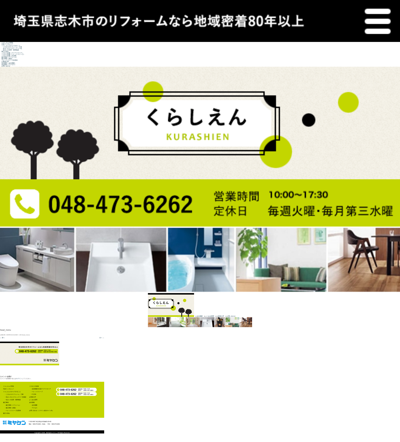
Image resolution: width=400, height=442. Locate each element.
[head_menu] (52, 353)
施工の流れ (4, 51)
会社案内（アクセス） (8, 64)
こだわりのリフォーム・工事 (11, 47)
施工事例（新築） (7, 59)
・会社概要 (34, 405)
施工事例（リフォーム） (9, 57)
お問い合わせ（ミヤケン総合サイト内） (41, 410)
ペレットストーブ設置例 (9, 60)
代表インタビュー (7, 44)
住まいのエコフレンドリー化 (11, 48)
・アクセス (34, 408)
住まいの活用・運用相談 (9, 50)
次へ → (101, 337)
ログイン (19, 378)
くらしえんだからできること (10, 45)
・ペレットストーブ (37, 391)
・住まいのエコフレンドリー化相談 (15, 397)
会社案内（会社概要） (8, 63)
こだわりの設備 (34, 386)
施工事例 (6, 402)
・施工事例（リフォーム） (12, 405)
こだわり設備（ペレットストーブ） (12, 54)
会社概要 (200, 316)
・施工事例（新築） (10, 408)
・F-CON (33, 394)
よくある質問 (209, 316)
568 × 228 (18, 335)
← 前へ (2, 337)
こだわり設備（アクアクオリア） (12, 53)
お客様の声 (4, 61)
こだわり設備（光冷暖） (9, 56)
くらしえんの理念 (7, 42)
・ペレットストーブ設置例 (12, 410)
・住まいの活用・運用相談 (12, 399)
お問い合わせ (5, 66)
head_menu (25, 335)
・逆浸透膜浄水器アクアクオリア (41, 389)
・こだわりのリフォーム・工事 (13, 394)
